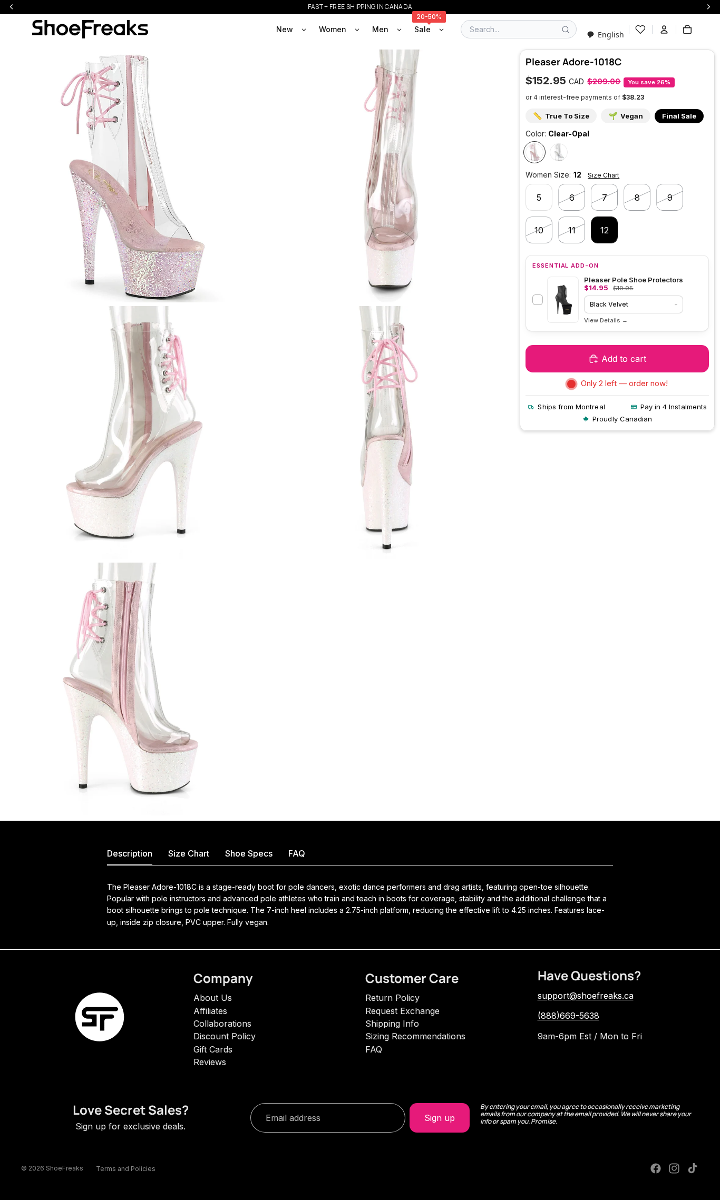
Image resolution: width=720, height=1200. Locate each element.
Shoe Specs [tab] (249, 853)
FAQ (373, 1049)
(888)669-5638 (568, 1015)
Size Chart (603, 175)
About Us (212, 997)
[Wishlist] (640, 29)
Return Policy (392, 997)
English (611, 34)
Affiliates (210, 1011)
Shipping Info (392, 1023)
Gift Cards (212, 1049)
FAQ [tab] (296, 853)
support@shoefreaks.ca (586, 995)
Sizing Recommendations (415, 1036)
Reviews (209, 1062)
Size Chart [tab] (188, 853)
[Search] (565, 29)
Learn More (606, 320)
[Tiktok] (692, 1168)
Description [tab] (129, 853)
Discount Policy (224, 1036)
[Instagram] (674, 1168)
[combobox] (605, 34)
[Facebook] (655, 1168)
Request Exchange (402, 1011)
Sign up (439, 1118)
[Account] (664, 29)
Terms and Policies (125, 1169)
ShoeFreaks (64, 1168)
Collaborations (222, 1023)
